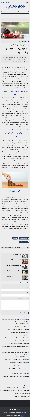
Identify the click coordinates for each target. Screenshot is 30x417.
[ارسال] (20, 41)
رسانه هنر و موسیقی (5, 390)
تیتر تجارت (9, 412)
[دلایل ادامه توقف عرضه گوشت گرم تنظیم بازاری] (25, 261)
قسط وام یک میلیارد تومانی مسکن (21, 379)
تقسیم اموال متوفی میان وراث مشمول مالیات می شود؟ (16, 338)
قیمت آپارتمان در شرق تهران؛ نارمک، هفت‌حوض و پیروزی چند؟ (15, 376)
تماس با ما (27, 2)
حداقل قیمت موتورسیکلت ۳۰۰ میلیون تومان (19, 327)
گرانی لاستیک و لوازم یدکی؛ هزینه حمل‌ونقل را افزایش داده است (15, 346)
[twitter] (4, 20)
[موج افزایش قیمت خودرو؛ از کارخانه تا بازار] (15, 30)
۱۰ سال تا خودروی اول (17, 254)
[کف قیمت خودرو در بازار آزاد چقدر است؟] (25, 267)
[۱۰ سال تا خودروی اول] (25, 256)
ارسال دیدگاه (22, 313)
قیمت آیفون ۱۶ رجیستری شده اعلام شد (14, 271)
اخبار (16, 2)
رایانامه (27, 293)
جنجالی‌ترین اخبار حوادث (16, 390)
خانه (19, 2)
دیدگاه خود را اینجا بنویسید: (23, 298)
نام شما (27, 287)
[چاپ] (19, 41)
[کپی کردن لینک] (28, 248)
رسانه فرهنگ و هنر (19, 393)
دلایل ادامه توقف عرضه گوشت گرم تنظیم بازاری (12, 260)
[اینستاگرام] (8, 2)
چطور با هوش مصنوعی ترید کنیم (22, 396)
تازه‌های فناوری (26, 390)
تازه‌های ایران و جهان (10, 387)
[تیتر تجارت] (15, 7)
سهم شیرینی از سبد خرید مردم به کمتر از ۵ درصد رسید (17, 329)
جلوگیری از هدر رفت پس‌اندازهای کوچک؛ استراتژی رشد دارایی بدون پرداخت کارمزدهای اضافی (15, 320)
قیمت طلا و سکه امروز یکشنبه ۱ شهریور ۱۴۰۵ (19, 332)
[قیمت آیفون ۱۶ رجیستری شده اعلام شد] (25, 272)
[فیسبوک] (10, 410)
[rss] (1, 2)
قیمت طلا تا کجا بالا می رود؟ (22, 324)
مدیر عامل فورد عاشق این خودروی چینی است (13, 276)
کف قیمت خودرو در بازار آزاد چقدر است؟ (13, 265)
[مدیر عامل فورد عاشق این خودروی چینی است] (25, 278)
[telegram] (1, 20)
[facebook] (3, 20)
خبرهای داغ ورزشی (20, 387)
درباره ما (22, 2)
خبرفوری (28, 387)
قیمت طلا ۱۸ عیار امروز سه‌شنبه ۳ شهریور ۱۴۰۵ (18, 373)
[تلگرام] (6, 2)
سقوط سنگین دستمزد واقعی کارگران (20, 341)
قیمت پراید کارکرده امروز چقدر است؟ (20, 371)
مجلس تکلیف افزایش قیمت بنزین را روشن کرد (18, 343)
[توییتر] (4, 2)
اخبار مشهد (27, 393)
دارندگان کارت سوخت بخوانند (22, 335)
